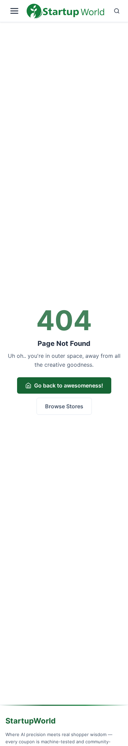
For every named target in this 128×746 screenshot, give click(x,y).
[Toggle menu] (14, 11)
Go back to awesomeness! (68, 385)
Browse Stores (64, 406)
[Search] (115, 11)
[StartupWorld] (65, 11)
